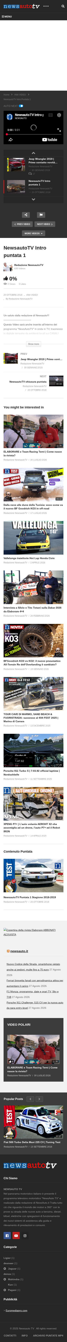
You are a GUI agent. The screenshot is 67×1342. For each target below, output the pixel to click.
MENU (8, 16)
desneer (9, 1263)
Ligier (7, 1258)
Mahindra (13, 1279)
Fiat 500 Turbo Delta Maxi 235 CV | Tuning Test (32, 1142)
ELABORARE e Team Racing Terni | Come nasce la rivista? (32, 1069)
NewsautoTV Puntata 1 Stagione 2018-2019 (30, 897)
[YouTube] (16, 1235)
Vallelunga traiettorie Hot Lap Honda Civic (29, 558)
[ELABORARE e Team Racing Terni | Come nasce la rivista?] (33, 1049)
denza (8, 1274)
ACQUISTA (10, 934)
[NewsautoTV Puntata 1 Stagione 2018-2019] (33, 891)
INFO (25, 1335)
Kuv (11, 1284)
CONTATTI (10, 1335)
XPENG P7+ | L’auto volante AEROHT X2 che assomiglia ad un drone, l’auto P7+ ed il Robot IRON (32, 828)
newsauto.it (19, 951)
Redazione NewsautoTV (28, 265)
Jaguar (12, 1268)
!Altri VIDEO (32, 295)
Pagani (12, 1290)
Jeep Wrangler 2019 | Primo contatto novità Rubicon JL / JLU (42, 160)
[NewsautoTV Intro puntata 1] (16, 186)
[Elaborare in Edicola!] (23, 930)
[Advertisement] (33, 55)
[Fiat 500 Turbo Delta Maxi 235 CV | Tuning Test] (33, 1122)
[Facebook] (7, 1235)
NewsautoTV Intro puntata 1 (39, 183)
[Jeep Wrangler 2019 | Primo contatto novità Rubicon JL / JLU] (16, 164)
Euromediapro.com (16, 1310)
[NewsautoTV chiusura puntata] (33, 387)
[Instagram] (25, 1235)
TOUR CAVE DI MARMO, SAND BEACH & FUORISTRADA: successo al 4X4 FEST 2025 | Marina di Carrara (31, 718)
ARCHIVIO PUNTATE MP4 (48, 1335)
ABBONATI (49, 930)
